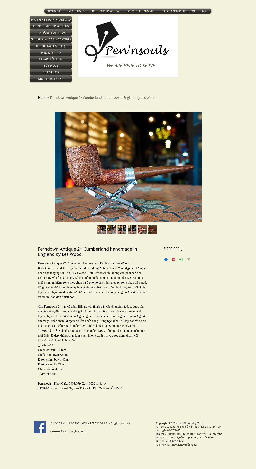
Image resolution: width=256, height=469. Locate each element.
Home (42, 97)
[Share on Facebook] (166, 259)
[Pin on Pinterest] (173, 259)
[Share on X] (188, 259)
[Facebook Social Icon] (40, 427)
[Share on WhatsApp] (181, 259)
